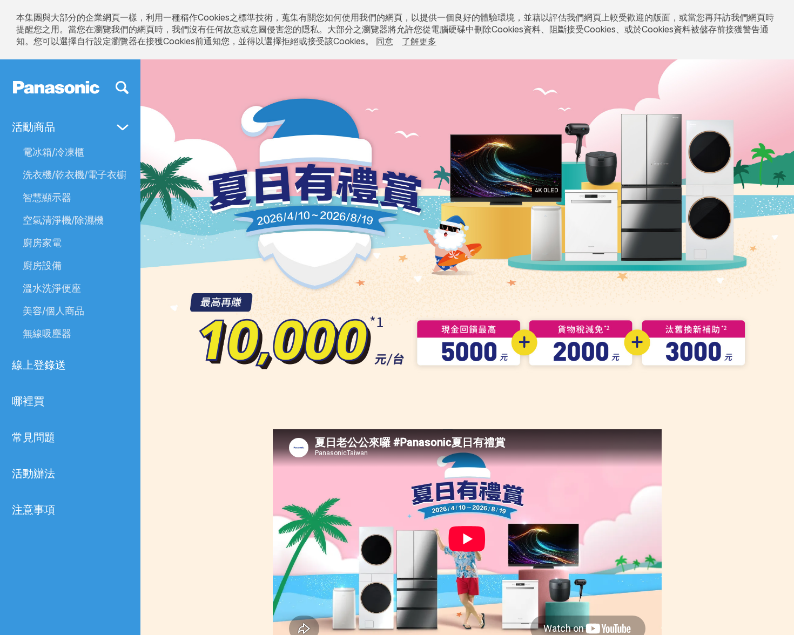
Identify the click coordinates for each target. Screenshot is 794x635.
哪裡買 (28, 401)
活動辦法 (33, 473)
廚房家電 (42, 242)
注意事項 (33, 509)
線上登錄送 (39, 365)
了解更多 (419, 41)
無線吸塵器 (47, 333)
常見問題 (33, 437)
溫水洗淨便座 (52, 288)
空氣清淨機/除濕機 (63, 220)
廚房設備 (42, 265)
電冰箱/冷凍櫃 (53, 152)
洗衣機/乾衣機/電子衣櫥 (74, 174)
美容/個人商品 (53, 310)
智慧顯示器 (47, 197)
